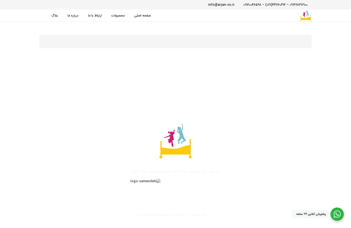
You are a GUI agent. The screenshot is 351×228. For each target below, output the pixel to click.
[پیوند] (306, 15)
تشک (106, 191)
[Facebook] (62, 4)
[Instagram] (49, 4)
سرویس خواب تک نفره (196, 191)
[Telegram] (42, 4)
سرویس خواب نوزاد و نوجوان (154, 191)
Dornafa (212, 215)
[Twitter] (56, 4)
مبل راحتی (122, 191)
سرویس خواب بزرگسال (233, 191)
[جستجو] (42, 15)
